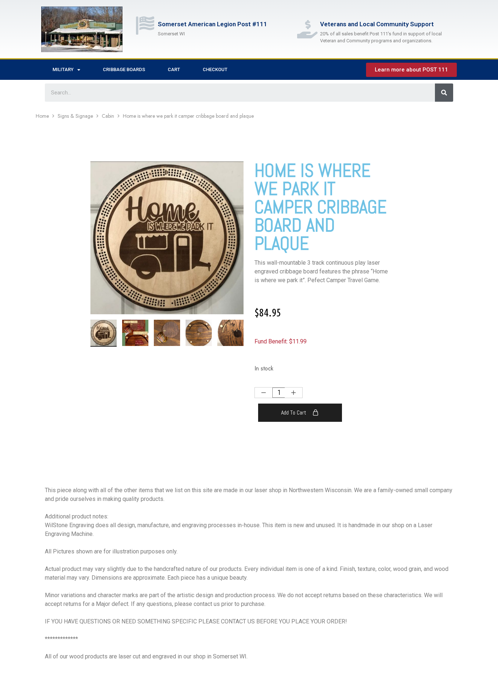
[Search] (444, 92)
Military (63, 69)
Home (42, 116)
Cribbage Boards (124, 69)
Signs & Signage (75, 116)
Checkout (215, 69)
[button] (238, 332)
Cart (174, 69)
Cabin (108, 116)
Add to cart (293, 412)
